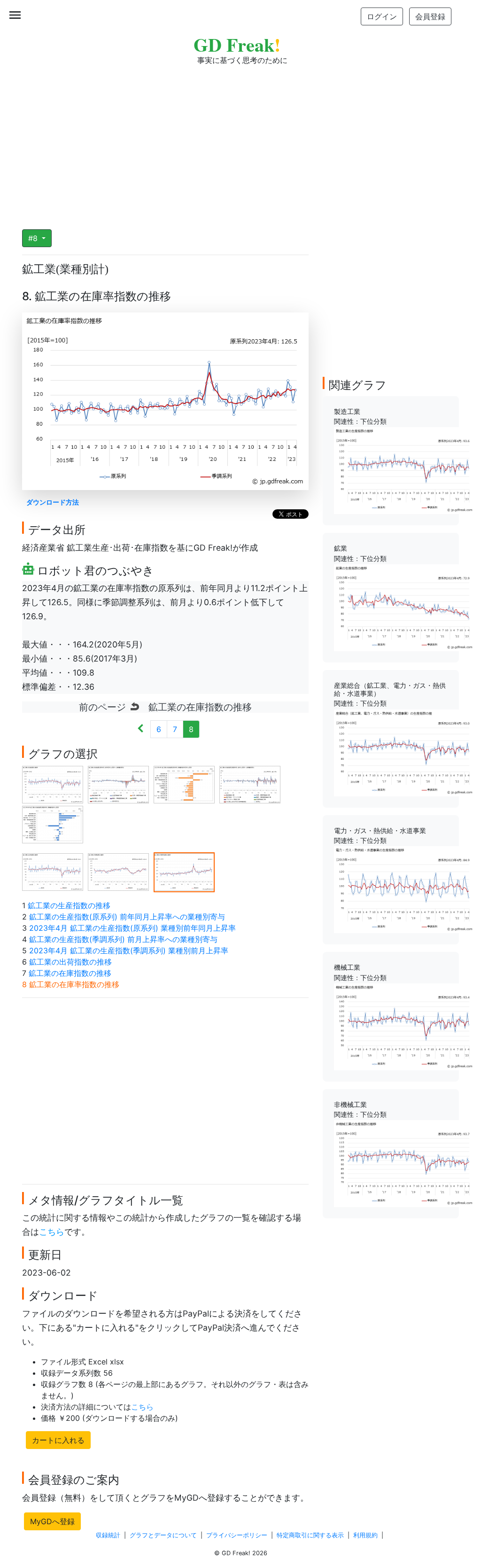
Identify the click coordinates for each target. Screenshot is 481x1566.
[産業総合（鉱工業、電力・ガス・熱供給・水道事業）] (404, 752)
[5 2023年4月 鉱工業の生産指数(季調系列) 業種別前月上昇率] (52, 823)
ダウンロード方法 (52, 502)
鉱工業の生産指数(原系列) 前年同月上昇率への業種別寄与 (127, 916)
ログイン (382, 16)
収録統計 (108, 1535)
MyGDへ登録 (52, 1521)
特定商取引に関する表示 (310, 1535)
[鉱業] (404, 607)
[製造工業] (404, 470)
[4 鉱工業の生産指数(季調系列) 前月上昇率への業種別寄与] (249, 783)
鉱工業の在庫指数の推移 (70, 973)
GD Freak (237, 44)
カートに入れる (58, 1440)
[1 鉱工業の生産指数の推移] (52, 783)
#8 (34, 238)
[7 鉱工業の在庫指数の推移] (118, 871)
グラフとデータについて (163, 1535)
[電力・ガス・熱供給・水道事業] (404, 889)
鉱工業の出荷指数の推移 (70, 961)
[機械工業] (404, 1026)
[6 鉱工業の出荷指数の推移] (52, 871)
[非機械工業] (404, 1163)
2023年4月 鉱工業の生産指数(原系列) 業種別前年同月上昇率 (132, 928)
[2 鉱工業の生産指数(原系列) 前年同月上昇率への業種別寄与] (118, 783)
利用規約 (365, 1535)
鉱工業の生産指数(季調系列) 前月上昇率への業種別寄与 (123, 939)
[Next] (141, 729)
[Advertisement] (240, 141)
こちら (51, 1232)
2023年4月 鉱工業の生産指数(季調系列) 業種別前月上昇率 (128, 950)
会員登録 (430, 16)
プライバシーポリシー (236, 1535)
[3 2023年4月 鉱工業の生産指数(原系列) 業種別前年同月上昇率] (184, 783)
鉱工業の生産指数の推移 (69, 905)
